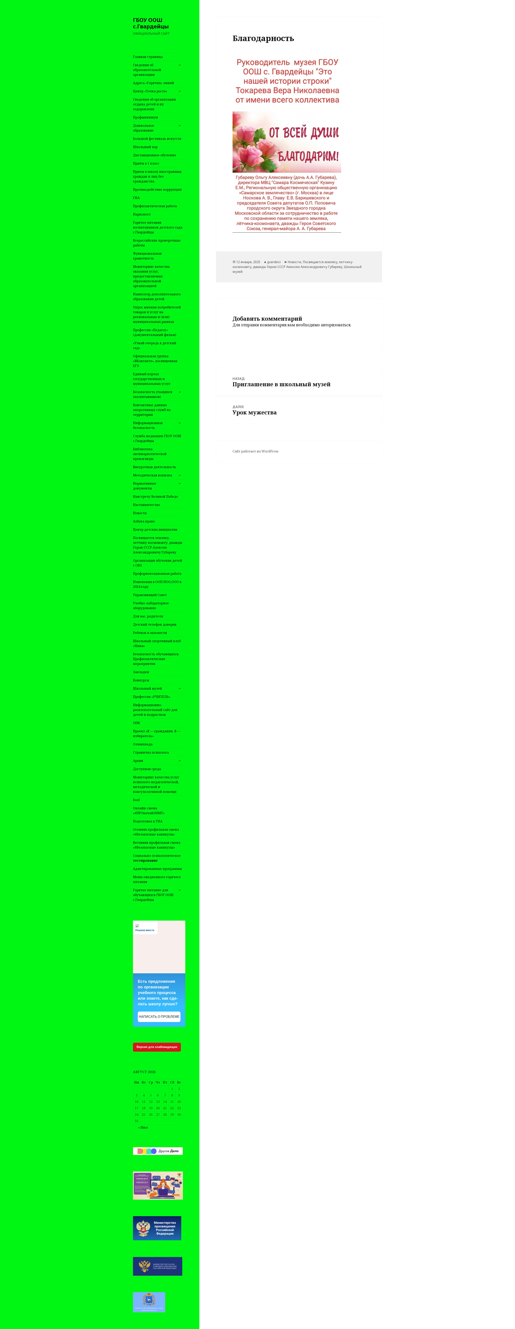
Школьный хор (145, 147)
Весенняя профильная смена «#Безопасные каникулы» (156, 845)
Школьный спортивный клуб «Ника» (157, 643)
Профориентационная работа (157, 573)
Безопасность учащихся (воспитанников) (152, 394)
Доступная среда (147, 769)
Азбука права (144, 521)
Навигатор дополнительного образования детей (157, 296)
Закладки (141, 672)
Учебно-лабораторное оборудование (151, 605)
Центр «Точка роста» (150, 91)
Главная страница (148, 57)
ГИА (136, 198)
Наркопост (142, 214)
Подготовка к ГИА (147, 821)
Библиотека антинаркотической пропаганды (150, 454)
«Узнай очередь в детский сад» (154, 345)
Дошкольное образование (143, 128)
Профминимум (145, 117)
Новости (140, 513)
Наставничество (146, 505)
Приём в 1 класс (146, 163)
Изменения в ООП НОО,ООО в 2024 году (157, 584)
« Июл (143, 1127)
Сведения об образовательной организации (147, 70)
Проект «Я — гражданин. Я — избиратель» (156, 733)
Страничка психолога (151, 752)
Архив (138, 760)
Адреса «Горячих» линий (153, 83)
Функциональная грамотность (147, 256)
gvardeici (274, 262)
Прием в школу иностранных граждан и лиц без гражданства (157, 176)
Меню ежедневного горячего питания (157, 879)
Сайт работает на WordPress (255, 451)
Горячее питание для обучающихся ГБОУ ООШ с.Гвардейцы (153, 895)
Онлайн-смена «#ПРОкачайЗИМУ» (149, 810)
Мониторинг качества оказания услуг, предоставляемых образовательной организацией (151, 276)
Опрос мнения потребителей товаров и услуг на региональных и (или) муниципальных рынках (157, 314)
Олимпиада (142, 744)
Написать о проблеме (159, 1016)
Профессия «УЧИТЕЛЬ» (151, 696)
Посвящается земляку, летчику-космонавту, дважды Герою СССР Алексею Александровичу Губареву (157, 545)
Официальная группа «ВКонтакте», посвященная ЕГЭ (155, 361)
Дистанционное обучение (154, 155)
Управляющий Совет (150, 595)
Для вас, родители (148, 616)
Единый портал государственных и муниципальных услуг (151, 379)
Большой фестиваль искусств (157, 138)
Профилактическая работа (155, 206)
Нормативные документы (144, 485)
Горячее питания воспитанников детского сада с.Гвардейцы (157, 227)
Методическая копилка (152, 475)
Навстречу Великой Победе (155, 496)
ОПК (136, 723)
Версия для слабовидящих (157, 1047)
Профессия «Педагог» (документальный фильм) (154, 332)
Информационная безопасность (148, 425)
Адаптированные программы (157, 868)
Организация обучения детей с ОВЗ (157, 563)
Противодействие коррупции (157, 189)
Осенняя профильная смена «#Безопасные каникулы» (156, 832)
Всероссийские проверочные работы (157, 242)
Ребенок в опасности (150, 633)
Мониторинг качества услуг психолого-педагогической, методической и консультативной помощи (156, 784)
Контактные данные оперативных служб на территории (152, 410)
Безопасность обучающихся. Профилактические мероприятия (156, 659)
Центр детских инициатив (155, 529)
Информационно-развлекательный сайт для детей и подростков (155, 710)
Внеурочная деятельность (154, 467)
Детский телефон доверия (154, 624)
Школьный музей (147, 688)
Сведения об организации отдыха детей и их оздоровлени (154, 104)
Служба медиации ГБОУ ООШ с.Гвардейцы (157, 438)
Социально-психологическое (157, 858)
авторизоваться (335, 325)
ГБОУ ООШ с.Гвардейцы (151, 23)
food (136, 800)
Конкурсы (141, 680)
